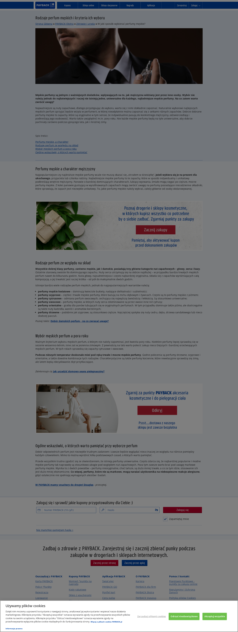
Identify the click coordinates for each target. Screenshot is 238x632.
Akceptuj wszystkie (214, 616)
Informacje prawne (14, 628)
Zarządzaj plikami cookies (151, 616)
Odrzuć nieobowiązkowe (184, 616)
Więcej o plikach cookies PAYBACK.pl (106, 622)
